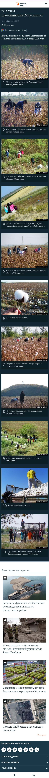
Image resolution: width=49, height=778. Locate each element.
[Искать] (33, 775)
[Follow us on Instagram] (9, 749)
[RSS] (36, 749)
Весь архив (42, 735)
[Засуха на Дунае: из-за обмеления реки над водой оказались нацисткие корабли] (24, 588)
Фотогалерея (8, 11)
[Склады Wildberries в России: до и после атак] (24, 711)
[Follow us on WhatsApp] (25, 749)
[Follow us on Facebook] (14, 749)
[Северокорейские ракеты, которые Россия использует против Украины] (24, 672)
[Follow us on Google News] (31, 749)
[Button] (8, 25)
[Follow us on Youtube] (3, 749)
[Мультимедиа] (15, 775)
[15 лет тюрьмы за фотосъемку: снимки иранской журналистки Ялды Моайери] (24, 630)
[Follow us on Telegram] (20, 749)
